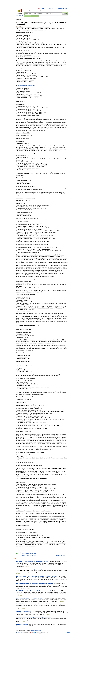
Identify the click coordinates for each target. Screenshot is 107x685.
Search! (65, 13)
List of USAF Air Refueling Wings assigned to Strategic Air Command (33, 590)
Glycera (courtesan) (61, 555)
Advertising (39, 630)
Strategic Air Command (22, 624)
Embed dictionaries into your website (56, 8)
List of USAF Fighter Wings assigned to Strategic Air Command (32, 561)
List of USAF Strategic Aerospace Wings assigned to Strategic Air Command (35, 603)
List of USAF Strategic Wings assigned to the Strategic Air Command (33, 617)
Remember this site (43, 8)
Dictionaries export (19, 632)
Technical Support (33, 630)
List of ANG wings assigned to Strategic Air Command (29, 598)
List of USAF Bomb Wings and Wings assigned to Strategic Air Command (34, 583)
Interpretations (35, 15)
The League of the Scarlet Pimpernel (27, 555)
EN (66, 8)
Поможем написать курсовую (29, 553)
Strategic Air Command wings (23, 611)
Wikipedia (28, 15)
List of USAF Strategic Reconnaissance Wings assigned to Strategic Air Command (36, 576)
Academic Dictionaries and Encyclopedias (36, 11)
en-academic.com (19, 15)
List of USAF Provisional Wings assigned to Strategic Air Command (33, 569)
